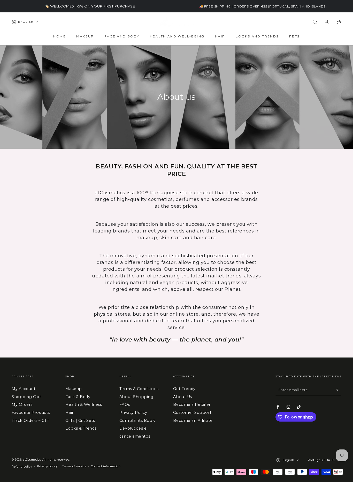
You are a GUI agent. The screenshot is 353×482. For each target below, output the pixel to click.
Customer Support (192, 412)
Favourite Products (31, 412)
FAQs (124, 404)
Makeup (73, 388)
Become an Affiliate (192, 420)
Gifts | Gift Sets (80, 420)
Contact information (105, 466)
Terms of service (74, 466)
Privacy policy (47, 466)
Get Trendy (184, 388)
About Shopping (136, 396)
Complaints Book (137, 420)
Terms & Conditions (139, 388)
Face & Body (77, 396)
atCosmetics (32, 459)
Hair (69, 412)
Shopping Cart (26, 396)
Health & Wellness (83, 404)
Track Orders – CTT (30, 420)
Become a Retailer (191, 404)
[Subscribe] (338, 390)
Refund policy (22, 466)
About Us (182, 396)
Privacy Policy (133, 412)
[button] (315, 22)
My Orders (22, 404)
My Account (23, 388)
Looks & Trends (81, 428)
